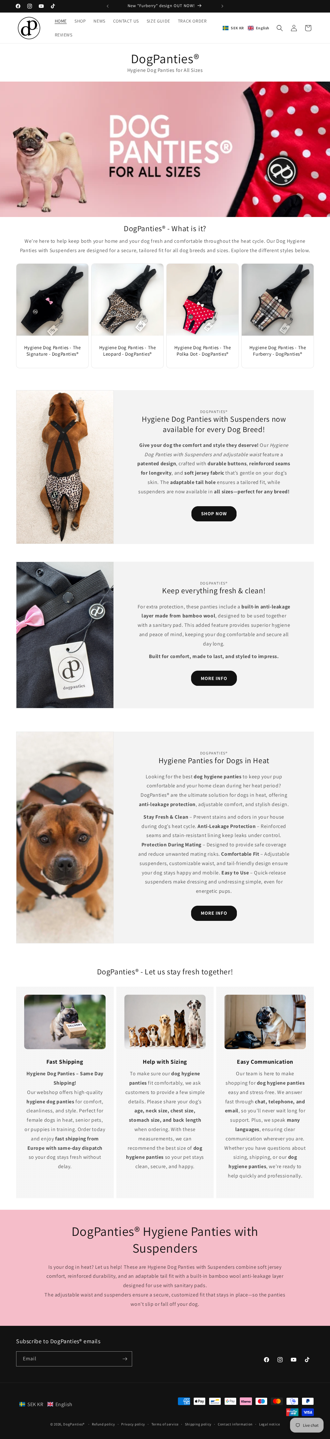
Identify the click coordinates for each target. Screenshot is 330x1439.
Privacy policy (133, 1424)
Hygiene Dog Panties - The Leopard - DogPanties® (127, 350)
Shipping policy (198, 1424)
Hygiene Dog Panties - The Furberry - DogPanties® (277, 350)
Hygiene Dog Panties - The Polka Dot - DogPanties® (202, 350)
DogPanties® (74, 1424)
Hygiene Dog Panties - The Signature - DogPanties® (52, 350)
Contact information (235, 1424)
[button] (246, 28)
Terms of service (165, 1424)
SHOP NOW (214, 513)
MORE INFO (213, 678)
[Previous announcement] (108, 6)
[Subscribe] (125, 1358)
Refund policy (103, 1424)
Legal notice (269, 1424)
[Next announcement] (222, 6)
